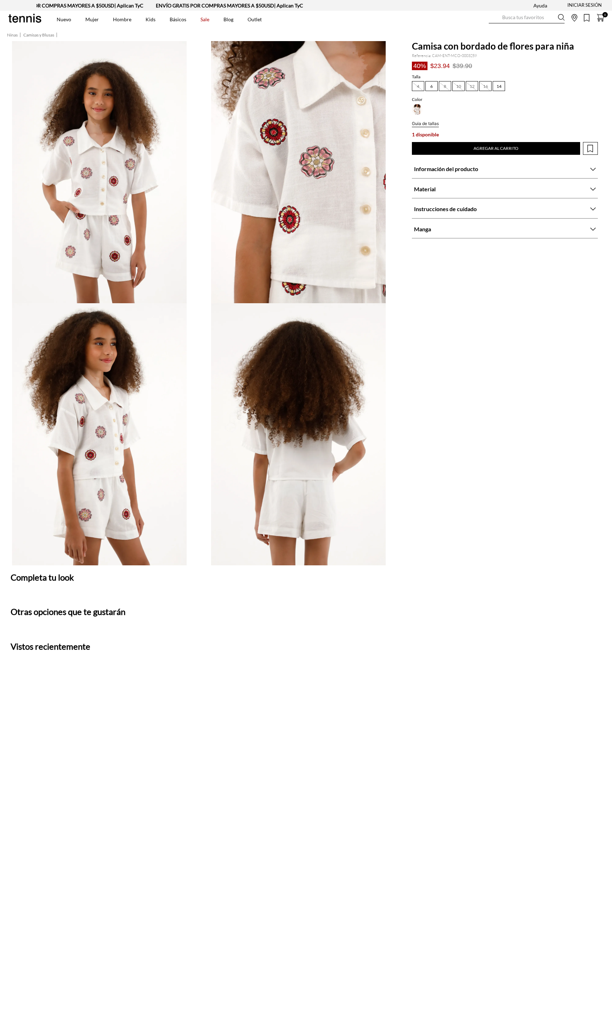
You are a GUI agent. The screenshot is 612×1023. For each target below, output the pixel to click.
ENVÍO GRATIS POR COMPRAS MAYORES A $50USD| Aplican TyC (200, 5)
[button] (418, 86)
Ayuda (540, 5)
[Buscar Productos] (494, 17)
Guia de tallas (425, 123)
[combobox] (527, 17)
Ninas (12, 35)
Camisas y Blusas (38, 35)
